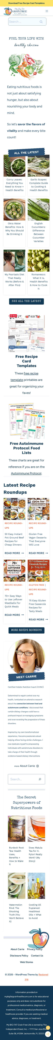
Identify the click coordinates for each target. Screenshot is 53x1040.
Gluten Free (36, 585)
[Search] (39, 779)
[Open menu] (46, 11)
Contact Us (37, 955)
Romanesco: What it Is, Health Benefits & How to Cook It (39, 281)
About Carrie (17, 949)
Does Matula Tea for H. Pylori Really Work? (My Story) (35, 854)
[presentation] (14, 166)
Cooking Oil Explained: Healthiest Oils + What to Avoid (35, 911)
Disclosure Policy (19, 955)
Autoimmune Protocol (26, 473)
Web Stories (26, 962)
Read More (13, 553)
